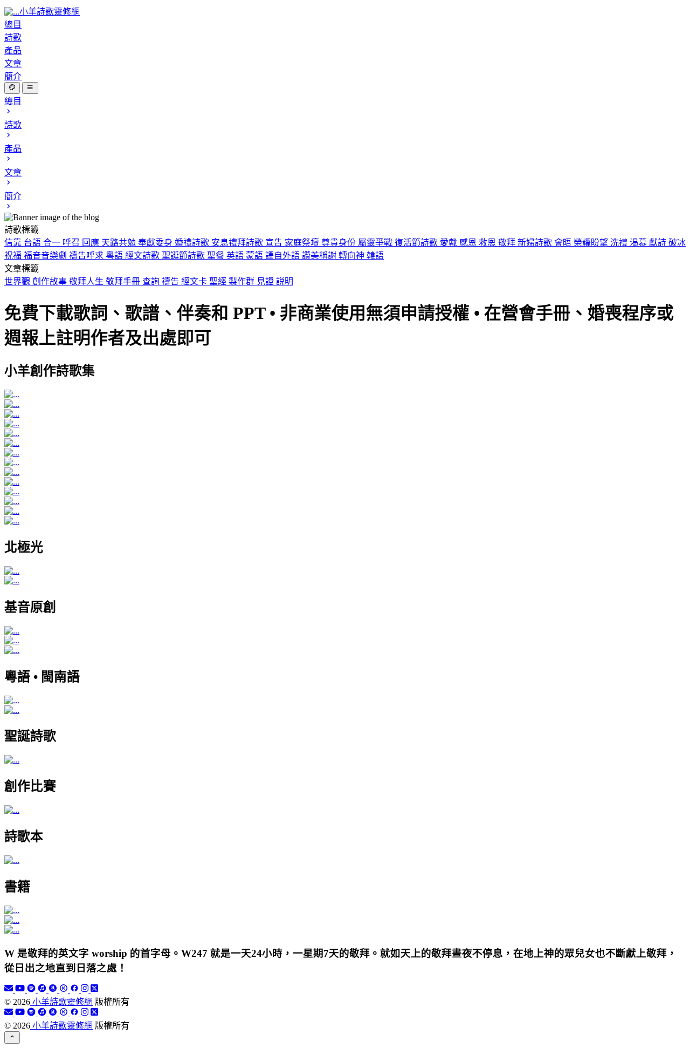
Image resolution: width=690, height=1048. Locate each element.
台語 (33, 242)
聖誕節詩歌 (184, 255)
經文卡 (195, 281)
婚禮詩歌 (193, 242)
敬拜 (508, 242)
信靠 (14, 242)
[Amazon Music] (54, 989)
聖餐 (216, 255)
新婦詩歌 (536, 242)
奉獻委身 (156, 242)
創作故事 (50, 281)
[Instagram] (86, 989)
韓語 (375, 255)
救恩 (488, 242)
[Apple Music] (43, 989)
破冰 (677, 242)
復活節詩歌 (417, 242)
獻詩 (658, 242)
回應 (91, 242)
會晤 (564, 242)
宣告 (275, 242)
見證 (266, 281)
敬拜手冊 (124, 281)
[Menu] (30, 88)
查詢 (152, 281)
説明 (284, 281)
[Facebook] (75, 989)
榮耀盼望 (592, 242)
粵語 (115, 255)
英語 (236, 255)
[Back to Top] (12, 1037)
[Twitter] (94, 989)
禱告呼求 (87, 255)
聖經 (219, 281)
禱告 (171, 281)
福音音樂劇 (46, 255)
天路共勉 (119, 242)
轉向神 (353, 255)
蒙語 (255, 255)
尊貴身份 (339, 242)
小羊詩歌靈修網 (61, 1001)
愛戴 (449, 242)
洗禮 (620, 242)
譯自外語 (283, 255)
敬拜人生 (87, 281)
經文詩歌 (143, 255)
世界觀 (18, 281)
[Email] (9, 989)
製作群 (243, 281)
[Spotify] (32, 989)
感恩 (469, 242)
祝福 (14, 255)
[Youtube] (21, 989)
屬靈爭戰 (376, 242)
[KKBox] (64, 989)
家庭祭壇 (303, 242)
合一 (53, 242)
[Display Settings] (12, 88)
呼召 (72, 242)
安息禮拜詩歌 (238, 242)
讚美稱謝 (320, 255)
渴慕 (639, 242)
